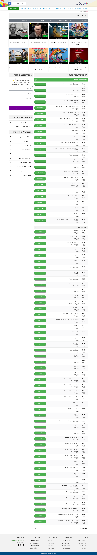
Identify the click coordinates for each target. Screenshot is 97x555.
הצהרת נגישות (83, 547)
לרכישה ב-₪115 (40, 202)
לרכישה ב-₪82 (40, 208)
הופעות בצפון (51, 540)
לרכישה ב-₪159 (40, 161)
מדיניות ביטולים (82, 543)
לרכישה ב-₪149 (40, 101)
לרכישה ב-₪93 (40, 113)
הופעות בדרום (51, 548)
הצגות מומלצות (66, 548)
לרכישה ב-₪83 (40, 220)
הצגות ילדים (73, 8)
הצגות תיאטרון (59, 8)
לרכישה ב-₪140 (40, 143)
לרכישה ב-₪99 (40, 190)
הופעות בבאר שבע (34, 548)
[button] (36, 80)
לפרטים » (40, 231)
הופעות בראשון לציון (33, 547)
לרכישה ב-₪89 (40, 119)
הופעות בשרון (51, 542)
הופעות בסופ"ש (66, 540)
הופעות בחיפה (34, 540)
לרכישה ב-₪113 (40, 131)
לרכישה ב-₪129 (40, 172)
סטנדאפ (79, 8)
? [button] (35, 227)
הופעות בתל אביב (34, 543)
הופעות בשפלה (50, 545)
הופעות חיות (66, 8)
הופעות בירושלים (50, 547)
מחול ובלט (45, 8)
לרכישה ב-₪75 (40, 107)
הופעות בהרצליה (34, 542)
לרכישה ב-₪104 (40, 137)
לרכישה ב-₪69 (40, 90)
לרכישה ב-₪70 (40, 196)
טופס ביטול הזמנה (82, 540)
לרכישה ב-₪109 (40, 214)
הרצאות (34, 8)
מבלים (87, 11)
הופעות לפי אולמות (66, 545)
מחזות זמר (51, 8)
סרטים (29, 8)
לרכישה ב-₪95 (40, 178)
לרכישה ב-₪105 (40, 96)
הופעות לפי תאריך (66, 543)
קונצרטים (39, 8)
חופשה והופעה (23, 8)
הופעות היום (85, 8)
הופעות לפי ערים (66, 542)
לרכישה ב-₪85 (40, 84)
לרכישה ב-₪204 (40, 155)
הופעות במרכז (51, 543)
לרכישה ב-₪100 (40, 125)
